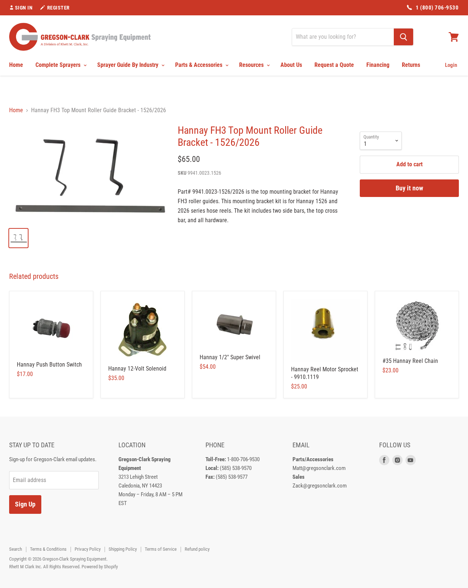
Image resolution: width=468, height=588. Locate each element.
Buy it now (409, 188)
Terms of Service (161, 549)
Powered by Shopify (100, 566)
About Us (291, 64)
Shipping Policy (123, 549)
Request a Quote (334, 64)
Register (58, 8)
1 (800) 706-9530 (437, 7)
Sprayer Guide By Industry (128, 64)
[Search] (403, 37)
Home (16, 64)
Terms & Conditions (48, 549)
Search (15, 549)
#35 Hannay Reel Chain (410, 360)
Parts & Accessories (199, 64)
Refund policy (197, 549)
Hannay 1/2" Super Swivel (230, 357)
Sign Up (25, 504)
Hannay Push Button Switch (49, 364)
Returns (411, 64)
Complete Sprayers (58, 64)
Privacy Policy (88, 549)
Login (451, 65)
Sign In (24, 8)
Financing (377, 64)
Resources (252, 64)
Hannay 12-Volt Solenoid (137, 368)
